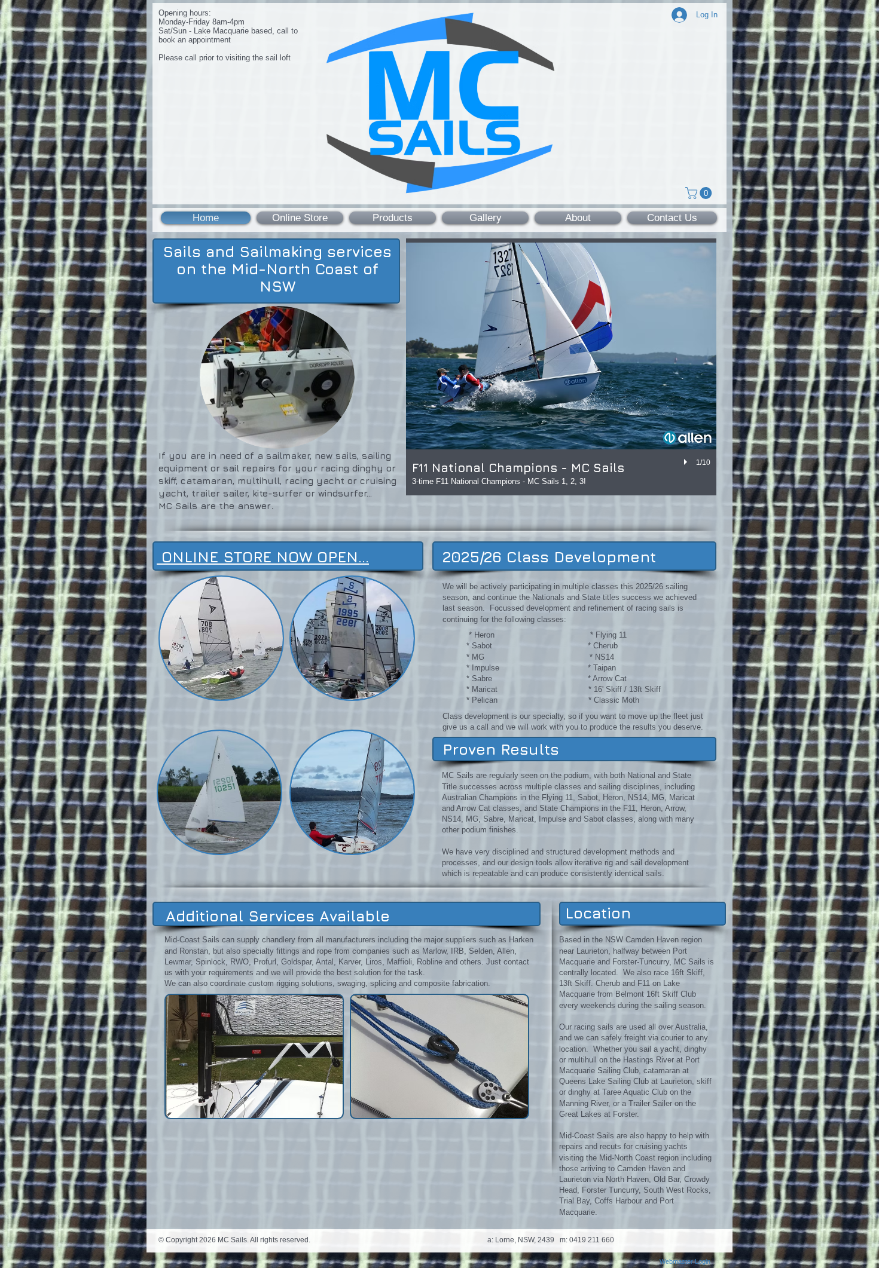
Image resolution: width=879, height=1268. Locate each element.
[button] (561, 366)
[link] (700, 193)
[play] (687, 462)
